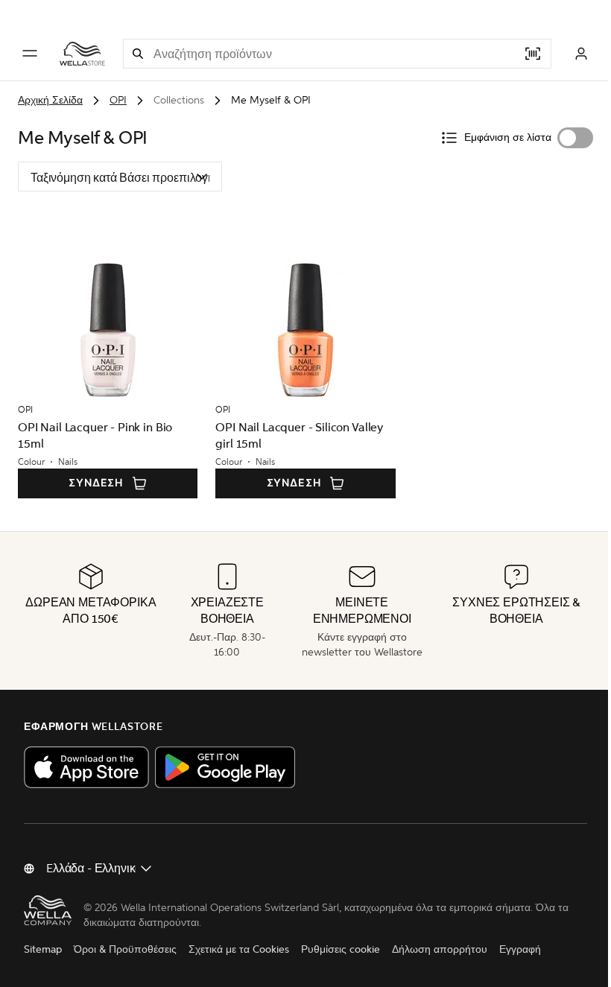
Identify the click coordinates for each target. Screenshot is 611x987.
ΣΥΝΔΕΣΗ (96, 483)
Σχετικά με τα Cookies (239, 949)
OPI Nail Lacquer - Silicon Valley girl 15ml (299, 435)
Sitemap (43, 949)
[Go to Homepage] (82, 54)
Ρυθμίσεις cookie (340, 949)
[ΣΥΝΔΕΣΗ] (581, 54)
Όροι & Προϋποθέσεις (125, 949)
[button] (138, 53)
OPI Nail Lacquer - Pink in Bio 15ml (95, 435)
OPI (118, 100)
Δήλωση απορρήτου (439, 949)
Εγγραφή (520, 949)
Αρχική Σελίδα (50, 100)
